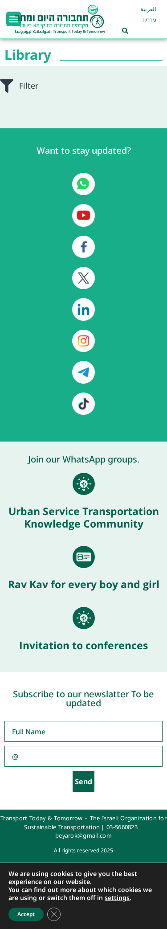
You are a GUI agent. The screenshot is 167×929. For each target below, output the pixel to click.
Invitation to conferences (83, 645)
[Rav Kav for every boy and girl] (84, 557)
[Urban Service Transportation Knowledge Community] (84, 484)
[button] (13, 19)
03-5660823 (122, 827)
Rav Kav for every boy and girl (83, 584)
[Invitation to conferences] (84, 618)
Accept (26, 914)
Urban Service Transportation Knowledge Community (83, 517)
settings (117, 898)
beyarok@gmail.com (83, 835)
